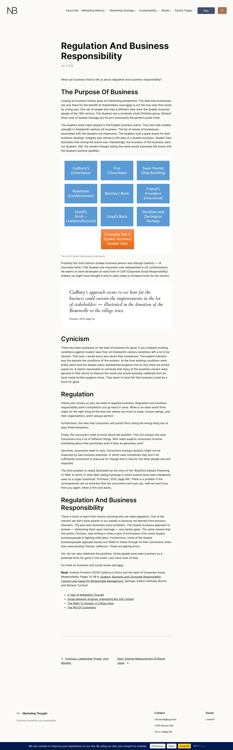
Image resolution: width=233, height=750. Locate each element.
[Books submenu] (171, 10)
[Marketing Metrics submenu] (106, 10)
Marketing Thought (35, 713)
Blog (206, 10)
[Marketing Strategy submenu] (135, 10)
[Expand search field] (222, 10)
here (128, 105)
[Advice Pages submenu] (193, 10)
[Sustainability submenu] (158, 10)
